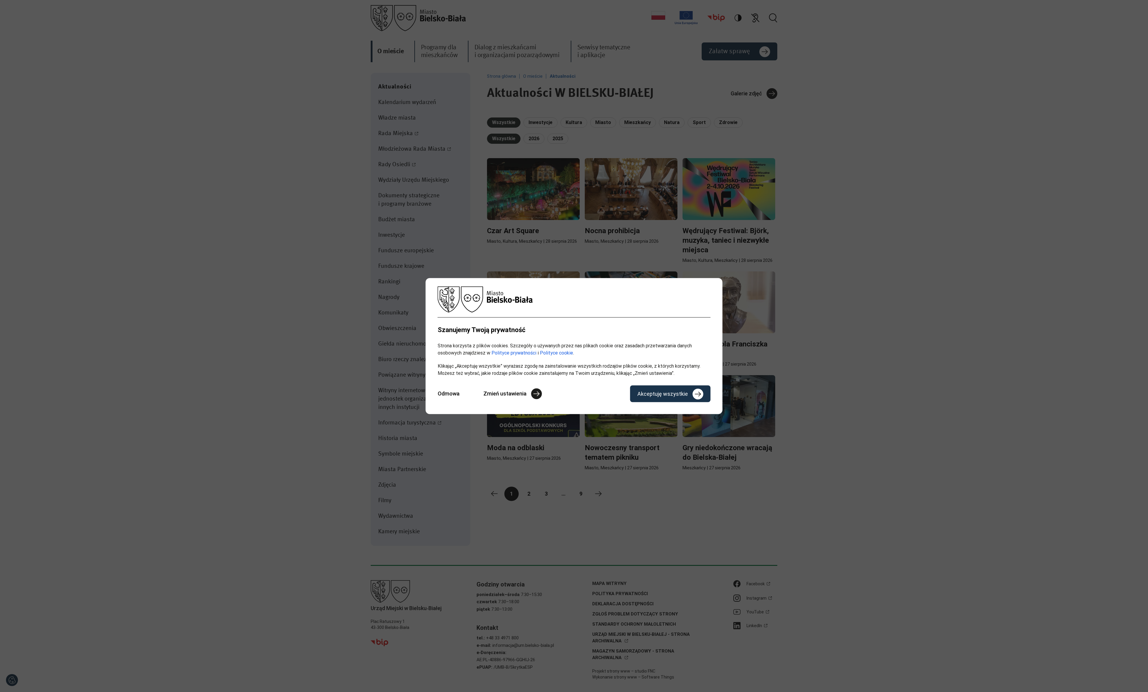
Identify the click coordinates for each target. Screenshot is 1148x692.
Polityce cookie (556, 353)
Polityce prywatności (513, 353)
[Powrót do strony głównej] (574, 299)
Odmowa (448, 393)
